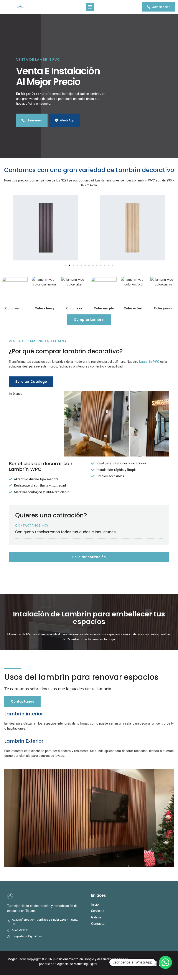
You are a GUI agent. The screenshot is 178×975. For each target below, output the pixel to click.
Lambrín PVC (149, 362)
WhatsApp (67, 120)
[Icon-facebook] (153, 963)
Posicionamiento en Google (74, 959)
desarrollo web (107, 959)
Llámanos (34, 120)
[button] (6, 228)
